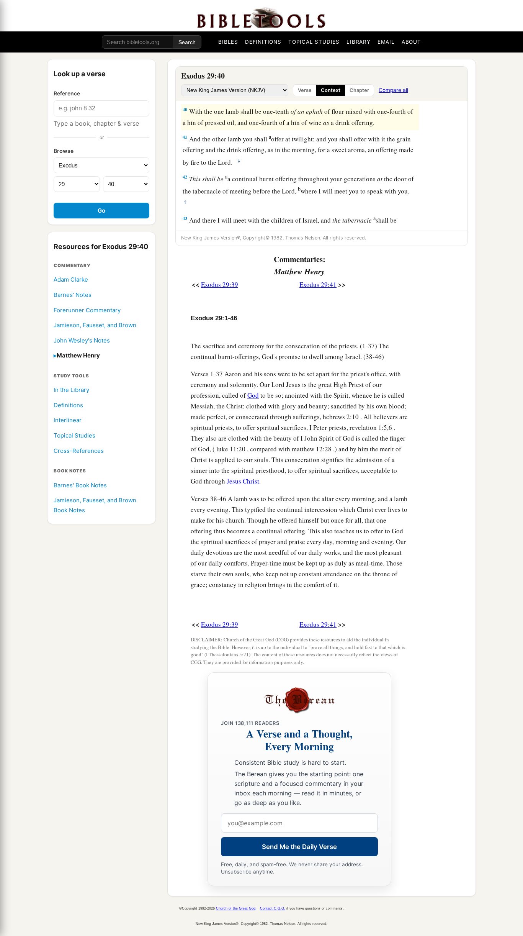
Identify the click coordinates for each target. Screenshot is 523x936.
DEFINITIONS (263, 42)
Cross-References (79, 450)
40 (185, 109)
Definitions (68, 405)
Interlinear (68, 420)
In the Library (71, 389)
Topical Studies (74, 435)
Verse (305, 90)
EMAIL (386, 42)
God (253, 395)
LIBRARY (358, 42)
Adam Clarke (71, 279)
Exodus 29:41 (318, 284)
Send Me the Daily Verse (299, 847)
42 (185, 177)
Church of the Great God (235, 908)
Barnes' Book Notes (80, 485)
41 (185, 137)
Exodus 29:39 (219, 284)
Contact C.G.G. (272, 908)
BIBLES (228, 42)
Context (330, 90)
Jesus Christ (243, 481)
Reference (67, 93)
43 (185, 218)
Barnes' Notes (73, 294)
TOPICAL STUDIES (314, 42)
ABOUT (411, 42)
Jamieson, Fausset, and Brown (95, 325)
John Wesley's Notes (82, 340)
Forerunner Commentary (87, 310)
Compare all (393, 90)
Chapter (359, 90)
